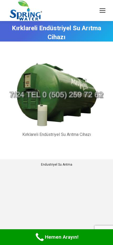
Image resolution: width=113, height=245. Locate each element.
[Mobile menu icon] (102, 10)
